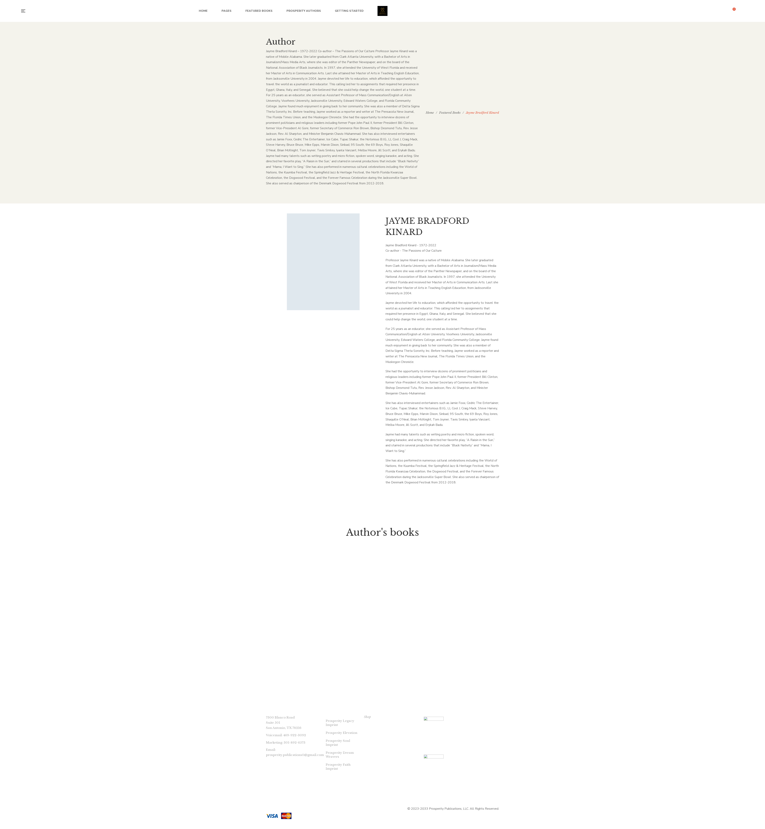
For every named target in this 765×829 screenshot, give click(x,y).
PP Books (293, 642)
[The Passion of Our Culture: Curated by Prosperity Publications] (293, 595)
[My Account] (743, 11)
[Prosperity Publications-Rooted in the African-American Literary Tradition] (382, 11)
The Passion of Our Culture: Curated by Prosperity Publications (293, 653)
